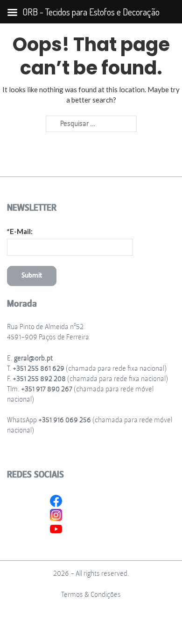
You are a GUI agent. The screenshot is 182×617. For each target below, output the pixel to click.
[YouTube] (56, 528)
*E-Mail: (20, 231)
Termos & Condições (91, 595)
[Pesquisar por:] (91, 124)
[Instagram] (56, 514)
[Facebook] (56, 500)
